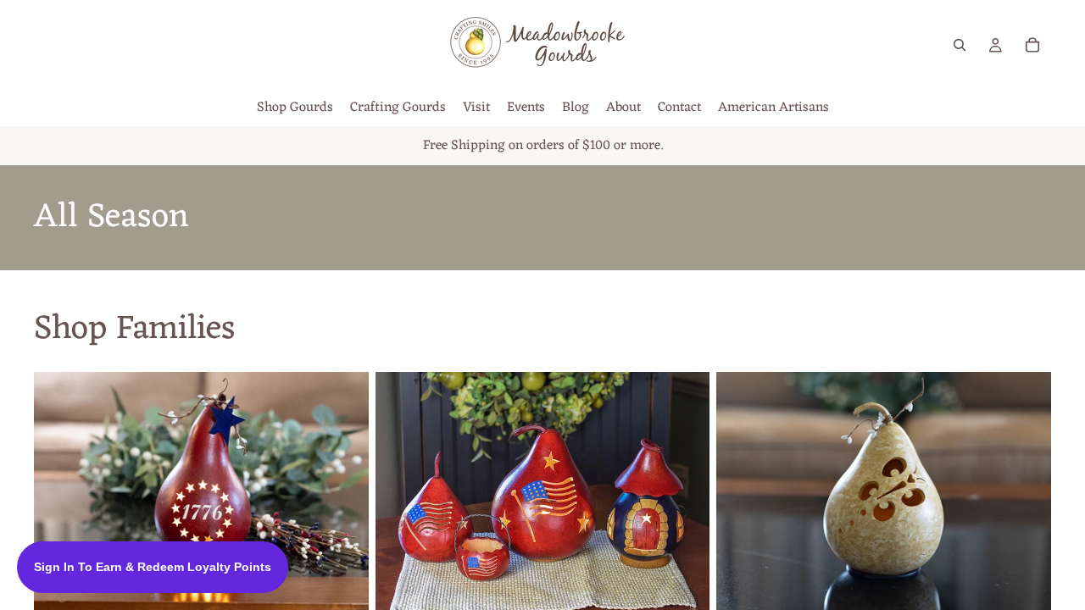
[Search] (959, 45)
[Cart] (1032, 45)
